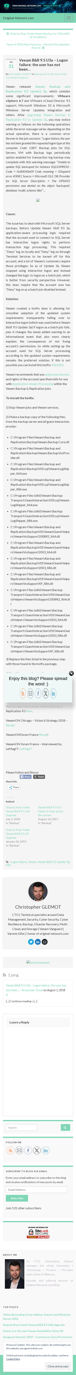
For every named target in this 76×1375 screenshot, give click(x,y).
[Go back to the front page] (38, 6)
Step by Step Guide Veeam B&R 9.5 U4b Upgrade (34, 1324)
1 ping (13, 975)
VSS (8, 865)
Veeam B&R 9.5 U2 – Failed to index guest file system (50, 811)
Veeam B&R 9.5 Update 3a (54, 862)
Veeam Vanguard (19, 77)
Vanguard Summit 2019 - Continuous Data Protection (37, 1337)
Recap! (10, 725)
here (29, 711)
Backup (38, 74)
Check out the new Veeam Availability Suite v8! (33, 1331)
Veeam (32, 862)
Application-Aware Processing (32, 384)
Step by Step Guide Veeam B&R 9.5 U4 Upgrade (18, 833)
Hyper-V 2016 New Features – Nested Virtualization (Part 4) (38, 46)
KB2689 (57, 365)
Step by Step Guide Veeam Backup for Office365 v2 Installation (40, 35)
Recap (43, 734)
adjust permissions (57, 374)
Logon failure (18, 862)
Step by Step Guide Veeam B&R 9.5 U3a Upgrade (18, 811)
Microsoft (48, 74)
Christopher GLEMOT (20, 74)
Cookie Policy (13, 1359)
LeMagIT (26, 749)
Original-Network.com (18, 18)
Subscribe (17, 1198)
